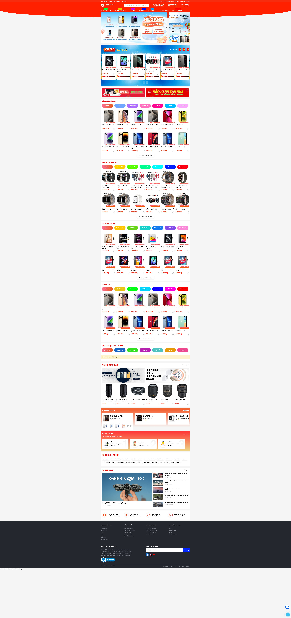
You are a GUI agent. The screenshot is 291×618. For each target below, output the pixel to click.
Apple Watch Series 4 (149, 459)
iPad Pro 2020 (106, 459)
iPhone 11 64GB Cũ (180, 147)
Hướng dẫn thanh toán (151, 530)
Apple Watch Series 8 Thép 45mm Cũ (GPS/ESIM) (167, 186)
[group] (134, 27)
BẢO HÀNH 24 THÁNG (118, 416)
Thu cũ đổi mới (172, 530)
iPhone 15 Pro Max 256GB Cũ (108, 125)
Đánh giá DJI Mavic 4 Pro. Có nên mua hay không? (174, 488)
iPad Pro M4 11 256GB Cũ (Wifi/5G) (123, 247)
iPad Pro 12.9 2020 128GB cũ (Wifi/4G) (137, 270)
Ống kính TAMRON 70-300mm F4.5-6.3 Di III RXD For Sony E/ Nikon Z (123, 400)
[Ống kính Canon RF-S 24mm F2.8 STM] (138, 391)
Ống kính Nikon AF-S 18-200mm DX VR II (166, 400)
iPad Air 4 (154, 462)
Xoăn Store (112, 566)
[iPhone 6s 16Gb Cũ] (105, 426)
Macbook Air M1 (126, 459)
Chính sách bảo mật (128, 528)
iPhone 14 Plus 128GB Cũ (108, 147)
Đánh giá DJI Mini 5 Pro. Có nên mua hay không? (176, 495)
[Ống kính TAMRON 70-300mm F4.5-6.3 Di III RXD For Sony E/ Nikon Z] (123, 391)
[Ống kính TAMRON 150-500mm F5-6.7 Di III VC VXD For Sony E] (109, 391)
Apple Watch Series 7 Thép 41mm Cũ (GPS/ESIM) (123, 208)
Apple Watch (120, 10)
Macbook (152, 10)
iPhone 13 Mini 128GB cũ (167, 124)
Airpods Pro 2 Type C (137, 459)
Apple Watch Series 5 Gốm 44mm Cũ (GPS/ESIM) (137, 208)
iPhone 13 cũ (169, 459)
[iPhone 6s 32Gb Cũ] (117, 426)
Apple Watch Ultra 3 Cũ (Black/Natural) (107, 186)
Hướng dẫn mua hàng (151, 528)
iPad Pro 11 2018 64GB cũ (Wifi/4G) (167, 70)
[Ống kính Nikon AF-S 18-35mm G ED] (182, 391)
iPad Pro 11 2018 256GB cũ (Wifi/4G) (108, 270)
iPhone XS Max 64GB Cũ (122, 124)
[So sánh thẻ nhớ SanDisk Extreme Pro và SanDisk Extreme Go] (158, 475)
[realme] (167, 375)
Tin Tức (170, 532)
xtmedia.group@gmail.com (172, 1)
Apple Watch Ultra (130, 462)
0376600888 (159, 6)
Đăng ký (188, 1)
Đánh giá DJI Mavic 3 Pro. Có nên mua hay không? (174, 481)
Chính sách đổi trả (128, 532)
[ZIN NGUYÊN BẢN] (172, 418)
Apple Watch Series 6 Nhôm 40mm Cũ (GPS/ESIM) (153, 208)
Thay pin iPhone (120, 462)
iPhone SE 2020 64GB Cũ (152, 147)
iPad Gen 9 (184, 459)
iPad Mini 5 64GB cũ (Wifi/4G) (180, 247)
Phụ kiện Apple (178, 10)
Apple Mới (171, 528)
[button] (102, 27)
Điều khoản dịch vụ (150, 534)
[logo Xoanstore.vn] (107, 5)
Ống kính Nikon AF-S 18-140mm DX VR (151, 400)
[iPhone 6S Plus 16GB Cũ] (123, 426)
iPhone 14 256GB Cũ (180, 124)
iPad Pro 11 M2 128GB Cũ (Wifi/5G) (137, 247)
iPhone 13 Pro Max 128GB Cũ (137, 147)
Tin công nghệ (107, 470)
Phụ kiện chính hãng (110, 365)
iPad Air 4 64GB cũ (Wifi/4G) (108, 69)
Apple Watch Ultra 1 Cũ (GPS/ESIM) (181, 186)
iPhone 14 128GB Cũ (136, 124)
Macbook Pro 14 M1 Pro (108, 462)
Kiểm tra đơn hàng (173, 534)
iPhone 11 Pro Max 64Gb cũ (138, 69)
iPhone (133, 10)
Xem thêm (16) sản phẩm (145, 277)
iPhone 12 (178, 462)
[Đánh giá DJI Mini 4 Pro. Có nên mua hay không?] (158, 504)
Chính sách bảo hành (129, 535)
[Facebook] (147, 554)
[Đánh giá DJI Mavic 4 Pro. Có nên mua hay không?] (158, 490)
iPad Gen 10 (147, 462)
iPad (142, 10)
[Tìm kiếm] (125, 5)
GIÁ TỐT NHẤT (148, 416)
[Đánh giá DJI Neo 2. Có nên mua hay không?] (127, 487)
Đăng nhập (182, 1)
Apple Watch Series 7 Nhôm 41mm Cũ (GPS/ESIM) (151, 70)
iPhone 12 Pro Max (163, 462)
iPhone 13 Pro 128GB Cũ (166, 147)
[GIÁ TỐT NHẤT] (139, 418)
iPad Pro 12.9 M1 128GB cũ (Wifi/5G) (123, 270)
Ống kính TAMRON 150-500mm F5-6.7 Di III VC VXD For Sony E (108, 400)
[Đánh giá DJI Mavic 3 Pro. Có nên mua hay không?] (158, 483)
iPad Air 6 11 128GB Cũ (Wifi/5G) (107, 247)
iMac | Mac (165, 10)
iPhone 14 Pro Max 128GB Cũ (123, 147)
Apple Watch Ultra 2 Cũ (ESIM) (122, 186)
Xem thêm (186, 410)
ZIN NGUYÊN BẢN (182, 416)
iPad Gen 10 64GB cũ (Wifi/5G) (151, 247)
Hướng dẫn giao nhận (151, 532)
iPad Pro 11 (139, 462)
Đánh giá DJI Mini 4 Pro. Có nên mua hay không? (176, 502)
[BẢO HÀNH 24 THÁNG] (106, 418)
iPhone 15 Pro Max (115, 459)
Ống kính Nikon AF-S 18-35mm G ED (181, 400)
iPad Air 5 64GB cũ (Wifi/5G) (167, 246)
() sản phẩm (187, 5)
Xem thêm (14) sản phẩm (145, 155)
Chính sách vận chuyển (129, 530)
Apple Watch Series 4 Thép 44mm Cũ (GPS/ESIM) (167, 208)
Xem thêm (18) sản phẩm (145, 216)
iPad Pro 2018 (160, 459)
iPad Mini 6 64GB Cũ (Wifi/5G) (121, 70)
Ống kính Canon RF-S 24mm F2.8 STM (138, 400)
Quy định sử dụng (128, 534)
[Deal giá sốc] (117, 49)
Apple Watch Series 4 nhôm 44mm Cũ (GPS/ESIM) (182, 208)
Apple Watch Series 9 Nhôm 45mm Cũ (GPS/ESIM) (138, 186)
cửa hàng (173, 5)
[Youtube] (154, 554)
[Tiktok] (151, 554)
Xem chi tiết (186, 434)
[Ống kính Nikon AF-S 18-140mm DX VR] (153, 391)
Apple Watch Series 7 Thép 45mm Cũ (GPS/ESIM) (108, 208)
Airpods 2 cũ (177, 459)
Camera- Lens (107, 10)
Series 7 (172, 462)
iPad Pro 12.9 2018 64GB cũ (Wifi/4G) (167, 270)
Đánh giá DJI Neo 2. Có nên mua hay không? (114, 503)
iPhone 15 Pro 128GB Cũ (152, 124)
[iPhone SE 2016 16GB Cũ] (111, 426)
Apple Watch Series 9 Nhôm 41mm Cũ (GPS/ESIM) (153, 186)
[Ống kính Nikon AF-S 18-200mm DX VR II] (168, 391)
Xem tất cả (184, 365)
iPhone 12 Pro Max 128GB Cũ (182, 70)
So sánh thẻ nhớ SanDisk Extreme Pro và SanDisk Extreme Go (176, 474)
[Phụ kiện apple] (123, 375)
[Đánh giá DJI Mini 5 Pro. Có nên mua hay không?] (158, 497)
